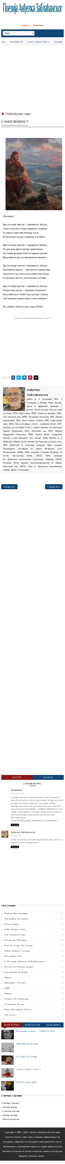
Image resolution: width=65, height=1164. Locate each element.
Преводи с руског (15, 982)
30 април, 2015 (18, 793)
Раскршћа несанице (16, 918)
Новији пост (9, 486)
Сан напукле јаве (15, 934)
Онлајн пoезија (10, 1115)
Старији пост (53, 486)
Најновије (53, 1025)
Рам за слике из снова (18, 945)
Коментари (32, 1025)
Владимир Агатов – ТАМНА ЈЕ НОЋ (35, 1031)
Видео (8, 993)
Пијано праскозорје (16, 913)
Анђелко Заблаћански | (40, 1132)
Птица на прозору (15, 940)
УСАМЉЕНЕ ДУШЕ (26, 1057)
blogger (17, 777)
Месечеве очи (12, 956)
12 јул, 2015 (17, 835)
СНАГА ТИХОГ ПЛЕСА (31, 42)
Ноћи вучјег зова (19, 114)
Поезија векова (10, 1107)
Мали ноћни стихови (17, 951)
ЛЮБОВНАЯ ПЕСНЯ (27, 1044)
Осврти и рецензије (16, 999)
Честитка (10, 1015)
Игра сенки (11, 924)
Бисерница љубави (16, 972)
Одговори (15, 825)
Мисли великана (11, 1119)
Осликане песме (14, 1004)
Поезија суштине (11, 1103)
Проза (8, 977)
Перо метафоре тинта (17, 1009)
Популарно (11, 1025)
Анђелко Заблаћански (23, 832)
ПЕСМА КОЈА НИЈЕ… (27, 1082)
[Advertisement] (32, 77)
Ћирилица (38, 25)
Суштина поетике (11, 1111)
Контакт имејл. (36, 1156)
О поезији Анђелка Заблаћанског (24, 961)
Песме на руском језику (18, 967)
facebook (48, 777)
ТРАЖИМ (51, 42)
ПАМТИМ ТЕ (9, 42)
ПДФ (7, 988)
